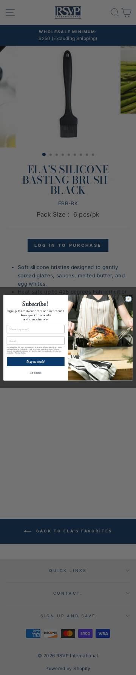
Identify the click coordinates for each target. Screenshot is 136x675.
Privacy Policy (20, 353)
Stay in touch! (35, 361)
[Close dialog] (128, 298)
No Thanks (36, 372)
